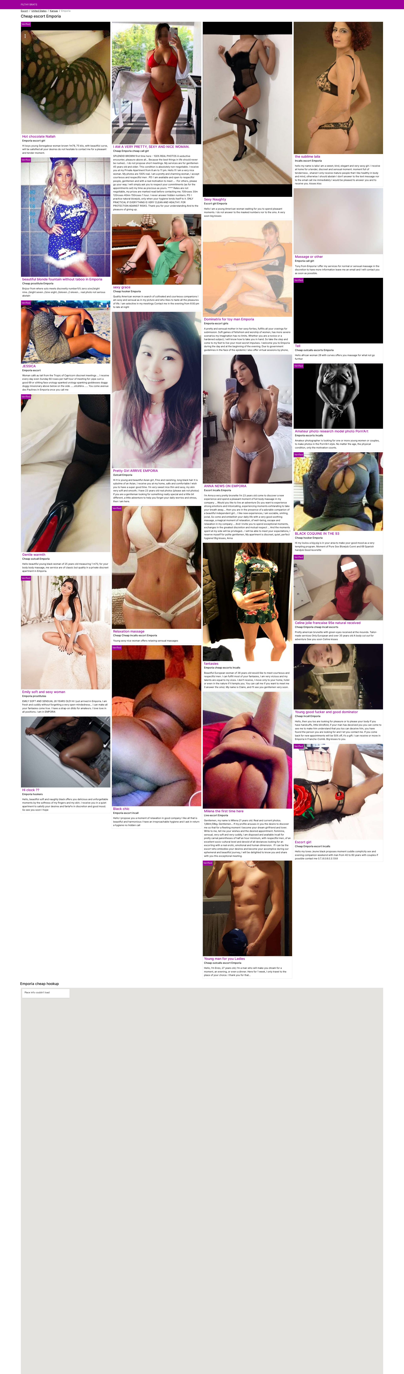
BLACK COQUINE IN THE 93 (317, 534)
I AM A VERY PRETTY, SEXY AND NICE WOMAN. (151, 147)
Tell (297, 346)
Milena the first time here (224, 811)
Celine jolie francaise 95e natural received (328, 623)
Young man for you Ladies (224, 959)
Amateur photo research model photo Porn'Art (331, 431)
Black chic (121, 809)
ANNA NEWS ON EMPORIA (225, 486)
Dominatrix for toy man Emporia (229, 319)
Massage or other (309, 257)
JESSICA (29, 366)
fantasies (211, 664)
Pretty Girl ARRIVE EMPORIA (135, 471)
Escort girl (303, 842)
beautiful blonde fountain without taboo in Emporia (62, 279)
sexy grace (121, 287)
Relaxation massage (128, 631)
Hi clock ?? (30, 790)
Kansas (54, 10)
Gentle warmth (33, 555)
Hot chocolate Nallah (39, 136)
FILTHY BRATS (29, 4)
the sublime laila (307, 156)
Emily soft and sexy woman (43, 692)
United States (39, 10)
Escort (24, 10)
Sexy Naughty (215, 199)
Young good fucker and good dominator (326, 712)
